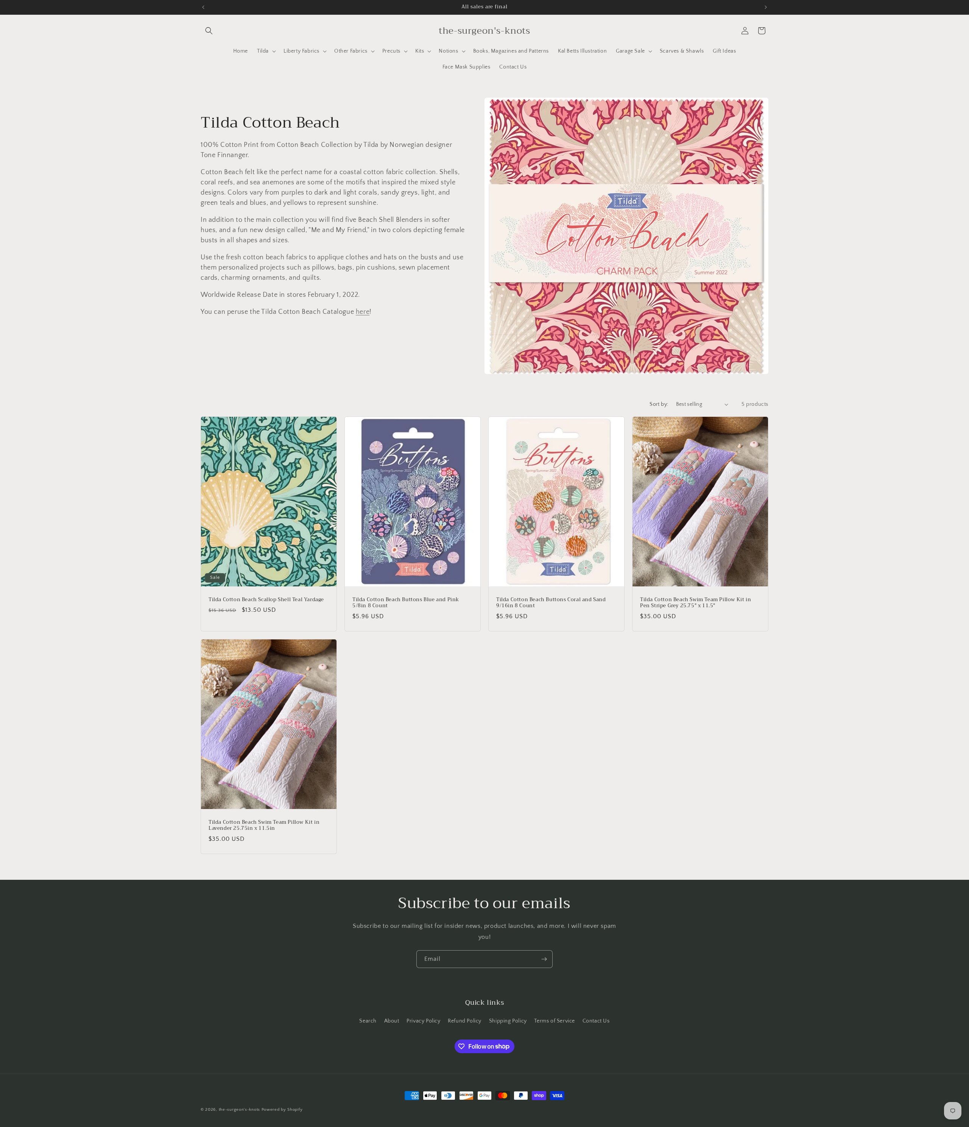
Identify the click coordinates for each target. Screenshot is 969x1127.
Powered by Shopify (282, 1109)
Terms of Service (554, 1021)
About (391, 1021)
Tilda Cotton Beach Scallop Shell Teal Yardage (266, 599)
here (362, 312)
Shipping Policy (508, 1021)
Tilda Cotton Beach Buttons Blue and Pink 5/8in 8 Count (405, 602)
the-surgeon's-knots (239, 1109)
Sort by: (659, 404)
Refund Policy (464, 1021)
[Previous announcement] (203, 7)
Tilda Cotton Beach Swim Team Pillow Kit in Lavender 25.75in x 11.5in (264, 825)
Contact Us (596, 1021)
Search (368, 1021)
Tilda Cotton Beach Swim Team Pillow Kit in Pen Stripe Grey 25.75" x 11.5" (695, 602)
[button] (209, 30)
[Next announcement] (765, 7)
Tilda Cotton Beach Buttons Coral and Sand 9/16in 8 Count (551, 602)
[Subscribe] (544, 959)
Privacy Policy (423, 1021)
